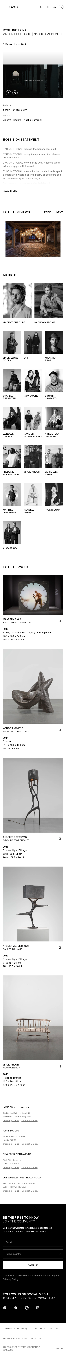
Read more (10, 190)
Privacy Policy (11, 1279)
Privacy (36, 1338)
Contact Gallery (29, 1120)
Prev (47, 212)
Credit (59, 1348)
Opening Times (11, 1120)
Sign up (33, 1265)
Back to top (47, 1328)
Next (59, 212)
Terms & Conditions (15, 1338)
